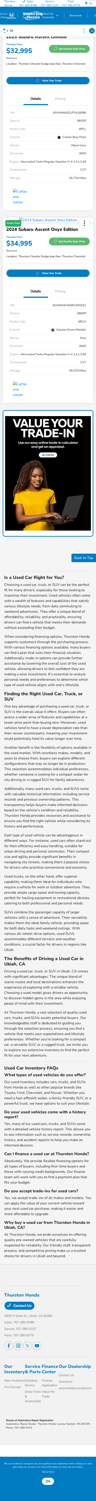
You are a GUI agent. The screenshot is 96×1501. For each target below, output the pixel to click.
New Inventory (14, 1380)
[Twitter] (27, 1345)
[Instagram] (18, 1345)
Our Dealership (75, 1366)
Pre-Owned (12, 1387)
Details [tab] (36, 98)
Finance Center (50, 1369)
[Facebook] (8, 1345)
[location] (86, 3)
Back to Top (83, 557)
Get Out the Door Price (72, 49)
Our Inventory (14, 1369)
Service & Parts (33, 1369)
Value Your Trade (52, 80)
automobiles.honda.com (75, 1388)
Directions (66, 1382)
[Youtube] (36, 1345)
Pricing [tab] (60, 98)
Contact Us (22, 1305)
